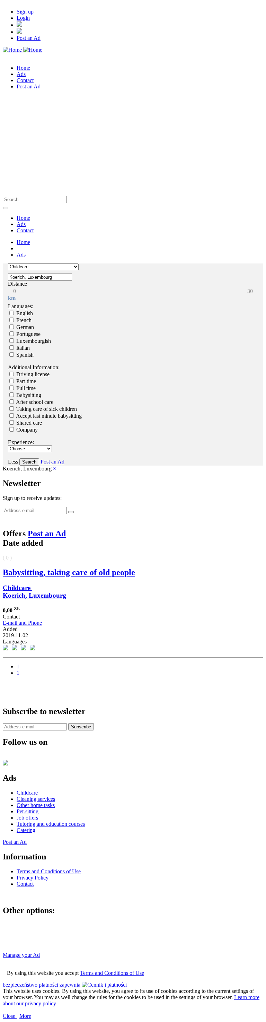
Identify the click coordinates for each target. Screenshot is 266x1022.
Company (26, 430)
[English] (19, 32)
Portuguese (28, 334)
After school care (34, 402)
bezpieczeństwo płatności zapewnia (42, 985)
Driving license (32, 374)
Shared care (28, 423)
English (24, 313)
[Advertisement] (133, 143)
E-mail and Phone (22, 623)
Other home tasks (36, 805)
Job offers (27, 818)
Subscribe (81, 726)
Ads (21, 255)
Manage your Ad (21, 955)
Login (23, 18)
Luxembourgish (33, 341)
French (23, 320)
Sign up (25, 12)
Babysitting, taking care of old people (69, 572)
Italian (22, 348)
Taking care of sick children (46, 409)
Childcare (17, 587)
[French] (19, 25)
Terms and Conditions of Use (112, 973)
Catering (26, 830)
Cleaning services (36, 799)
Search (29, 462)
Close (10, 1016)
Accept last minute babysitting (48, 416)
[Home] (22, 50)
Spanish (24, 355)
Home (23, 242)
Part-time (25, 381)
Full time (25, 388)
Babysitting (28, 395)
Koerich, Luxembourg (34, 595)
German (24, 327)
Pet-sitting (27, 811)
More (25, 1016)
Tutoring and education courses (51, 824)
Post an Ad (29, 38)
